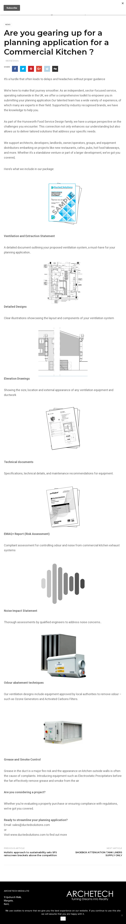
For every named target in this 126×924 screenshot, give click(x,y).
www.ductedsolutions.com (28, 834)
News (7, 25)
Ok (63, 918)
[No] (122, 915)
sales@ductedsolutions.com (31, 825)
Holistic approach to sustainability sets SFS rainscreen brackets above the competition (30, 854)
